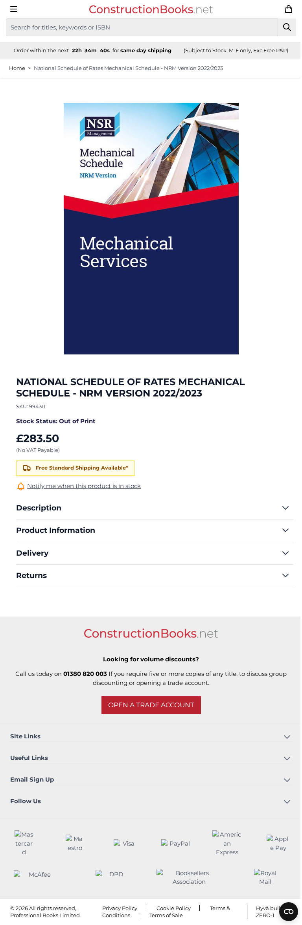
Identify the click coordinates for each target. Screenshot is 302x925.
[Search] (287, 27)
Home (17, 68)
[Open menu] (13, 9)
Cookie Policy (174, 908)
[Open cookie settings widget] (288, 911)
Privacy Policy (119, 908)
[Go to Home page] (151, 9)
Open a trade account (151, 705)
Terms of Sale (166, 915)
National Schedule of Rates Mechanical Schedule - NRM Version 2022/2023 (128, 68)
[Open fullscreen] (151, 228)
